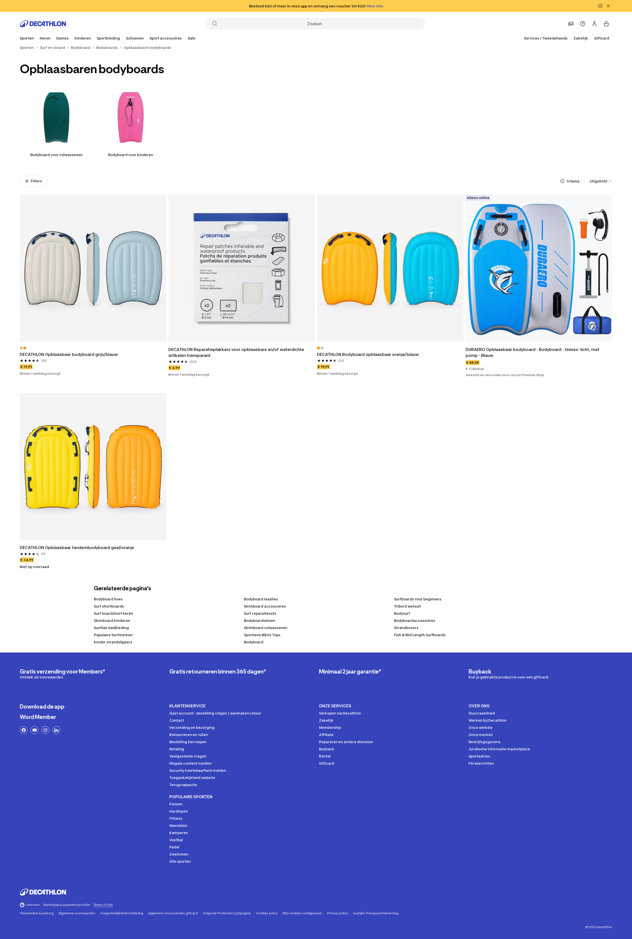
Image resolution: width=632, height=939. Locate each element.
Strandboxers (406, 628)
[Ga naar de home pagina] (43, 23)
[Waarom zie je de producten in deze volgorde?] (562, 181)
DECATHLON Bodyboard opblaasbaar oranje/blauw (368, 354)
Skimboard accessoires (265, 606)
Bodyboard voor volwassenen (56, 155)
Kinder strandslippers (113, 642)
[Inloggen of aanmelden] (594, 24)
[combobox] (601, 181)
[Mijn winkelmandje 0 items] (606, 24)
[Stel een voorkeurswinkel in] (571, 24)
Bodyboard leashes (261, 599)
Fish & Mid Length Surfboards (420, 635)
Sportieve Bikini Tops (262, 635)
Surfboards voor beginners (417, 599)
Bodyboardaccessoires (414, 620)
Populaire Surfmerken (113, 635)
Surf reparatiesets (260, 613)
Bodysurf (402, 613)
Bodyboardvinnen (259, 620)
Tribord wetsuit (407, 606)
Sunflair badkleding (111, 628)
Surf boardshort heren (113, 613)
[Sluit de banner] (608, 6)
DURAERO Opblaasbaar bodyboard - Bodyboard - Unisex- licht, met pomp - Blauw (532, 352)
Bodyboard (253, 642)
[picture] (93, 268)
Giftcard (601, 38)
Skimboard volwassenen (265, 628)
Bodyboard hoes (108, 599)
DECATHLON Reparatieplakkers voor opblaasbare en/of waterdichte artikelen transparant (236, 352)
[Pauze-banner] (600, 6)
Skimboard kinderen (112, 620)
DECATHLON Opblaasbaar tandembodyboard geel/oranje (77, 547)
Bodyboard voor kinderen (130, 155)
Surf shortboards (109, 606)
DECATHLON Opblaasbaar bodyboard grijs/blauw (69, 354)
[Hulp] (583, 24)
